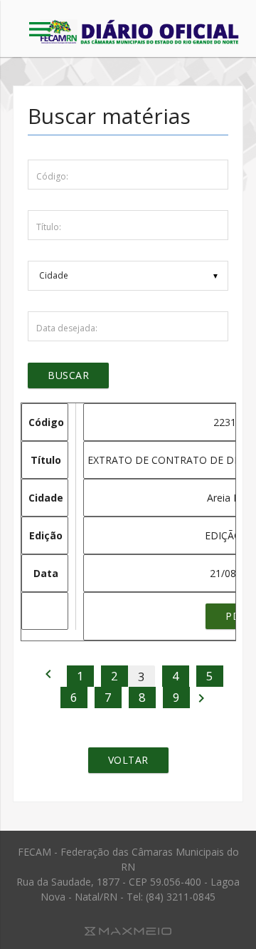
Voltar (128, 760)
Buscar (68, 375)
